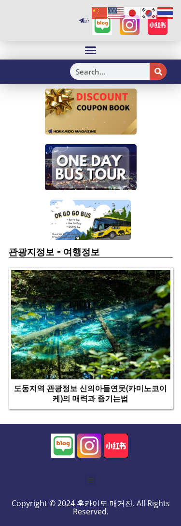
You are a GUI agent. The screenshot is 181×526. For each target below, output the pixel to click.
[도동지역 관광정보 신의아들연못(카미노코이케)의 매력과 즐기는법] (90, 323)
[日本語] (133, 12)
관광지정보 (32, 251)
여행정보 (81, 251)
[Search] (158, 71)
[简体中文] (100, 12)
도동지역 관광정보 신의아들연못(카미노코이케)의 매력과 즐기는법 (90, 393)
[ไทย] (165, 12)
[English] (116, 12)
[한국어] (149, 12)
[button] (91, 50)
